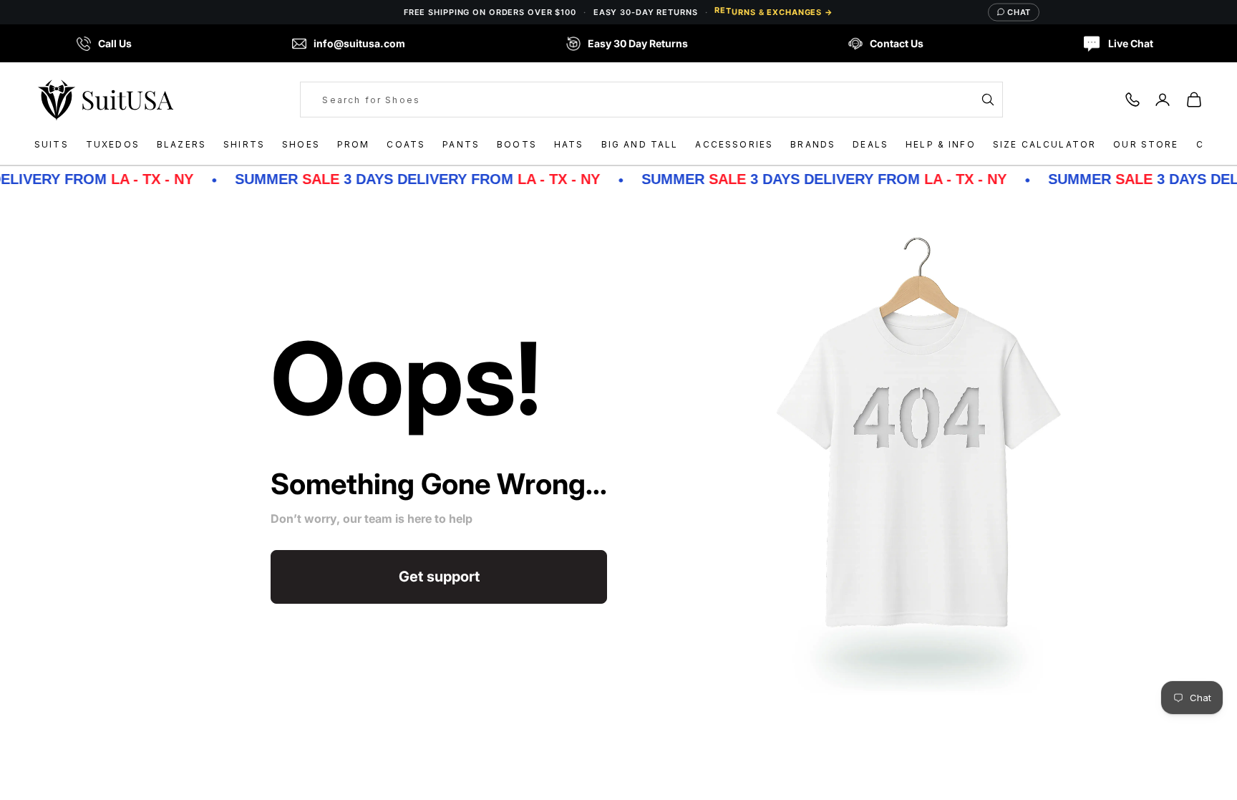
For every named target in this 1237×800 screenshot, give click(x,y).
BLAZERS (181, 144)
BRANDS (812, 144)
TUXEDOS (113, 144)
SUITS (51, 144)
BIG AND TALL (640, 144)
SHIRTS (244, 144)
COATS (406, 144)
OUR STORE (1145, 144)
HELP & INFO (941, 144)
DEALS (870, 144)
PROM (353, 144)
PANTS (461, 144)
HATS (569, 144)
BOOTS (517, 144)
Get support (439, 576)
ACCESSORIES (734, 144)
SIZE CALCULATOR (1044, 144)
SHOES (301, 144)
